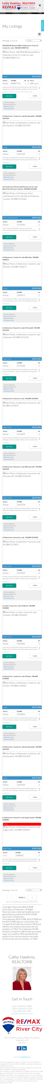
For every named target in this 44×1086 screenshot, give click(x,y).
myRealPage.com (25, 1057)
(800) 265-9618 (8, 106)
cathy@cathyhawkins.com (22, 1013)
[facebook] (19, 1048)
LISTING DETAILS (9, 96)
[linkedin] (24, 1048)
